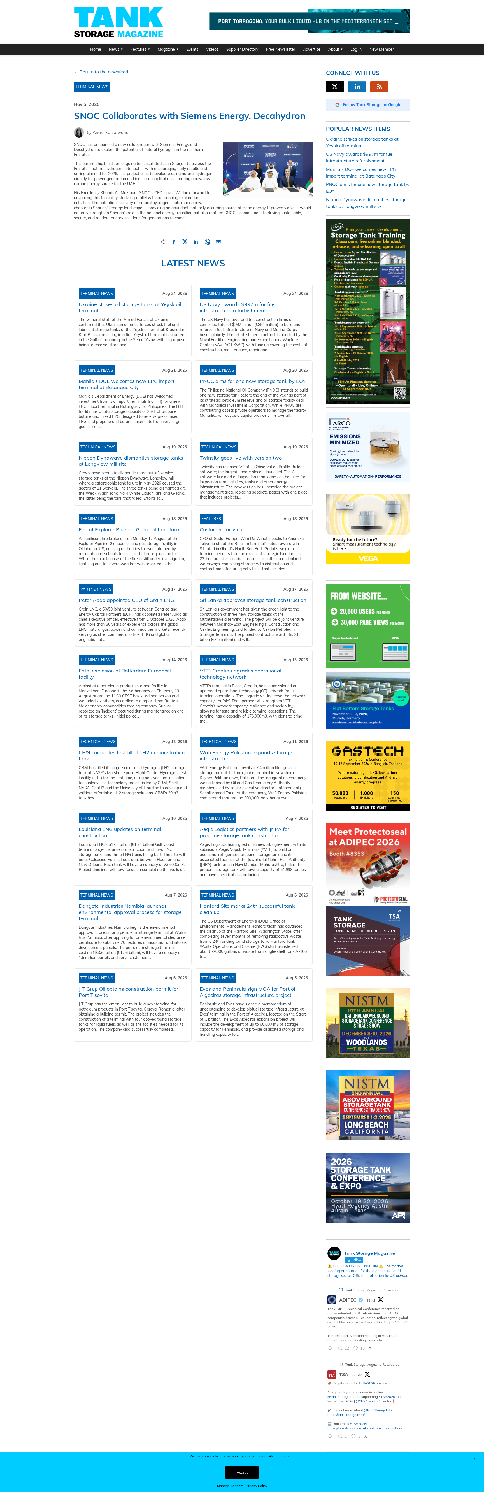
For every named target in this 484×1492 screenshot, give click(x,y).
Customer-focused (221, 529)
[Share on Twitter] (185, 241)
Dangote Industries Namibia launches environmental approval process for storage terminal (130, 912)
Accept (242, 1472)
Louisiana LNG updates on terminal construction (120, 832)
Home (95, 49)
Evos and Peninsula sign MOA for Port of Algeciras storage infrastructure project (247, 992)
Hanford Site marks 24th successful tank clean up (247, 909)
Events (192, 49)
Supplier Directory (242, 49)
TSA (343, 1374)
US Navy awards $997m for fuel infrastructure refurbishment (238, 307)
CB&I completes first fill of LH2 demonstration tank (132, 755)
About (333, 49)
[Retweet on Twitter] (341, 1290)
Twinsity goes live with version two (241, 458)
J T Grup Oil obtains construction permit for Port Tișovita (128, 992)
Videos (212, 49)
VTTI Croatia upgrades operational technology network (240, 673)
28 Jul (370, 1300)
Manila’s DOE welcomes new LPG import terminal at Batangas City (126, 384)
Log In (356, 49)
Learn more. (285, 1456)
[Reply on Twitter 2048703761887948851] (331, 1436)
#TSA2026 (367, 1383)
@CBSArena (365, 1401)
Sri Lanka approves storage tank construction (253, 600)
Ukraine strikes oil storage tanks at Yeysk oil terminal (130, 307)
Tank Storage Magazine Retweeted (372, 1290)
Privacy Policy (256, 1486)
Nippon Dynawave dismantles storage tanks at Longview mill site (131, 461)
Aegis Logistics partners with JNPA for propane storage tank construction (244, 832)
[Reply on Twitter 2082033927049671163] (331, 1349)
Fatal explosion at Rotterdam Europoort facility (125, 673)
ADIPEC (347, 1300)
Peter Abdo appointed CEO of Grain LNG (126, 600)
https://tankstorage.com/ (346, 1414)
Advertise (311, 49)
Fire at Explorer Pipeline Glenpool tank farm (130, 529)
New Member (381, 49)
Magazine (166, 49)
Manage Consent (230, 1486)
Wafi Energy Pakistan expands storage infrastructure (246, 755)
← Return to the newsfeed (101, 72)
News (114, 49)
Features (138, 49)
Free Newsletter (280, 49)
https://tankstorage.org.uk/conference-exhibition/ (364, 1428)
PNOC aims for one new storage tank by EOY (253, 381)
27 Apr (357, 1375)
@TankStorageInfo (341, 1397)
